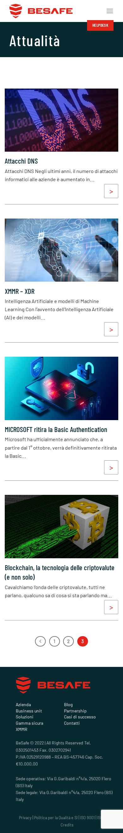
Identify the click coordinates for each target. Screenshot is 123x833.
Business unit (29, 710)
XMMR (21, 729)
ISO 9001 (87, 817)
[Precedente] (40, 641)
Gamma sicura (29, 723)
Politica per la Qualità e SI (56, 817)
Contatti (72, 723)
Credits (67, 824)
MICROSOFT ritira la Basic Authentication (56, 429)
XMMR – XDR (19, 291)
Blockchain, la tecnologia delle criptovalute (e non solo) (59, 572)
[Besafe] (41, 11)
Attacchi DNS (21, 160)
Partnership (75, 710)
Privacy (25, 817)
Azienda (23, 704)
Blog (68, 704)
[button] (110, 11)
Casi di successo (80, 716)
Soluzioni (24, 716)
